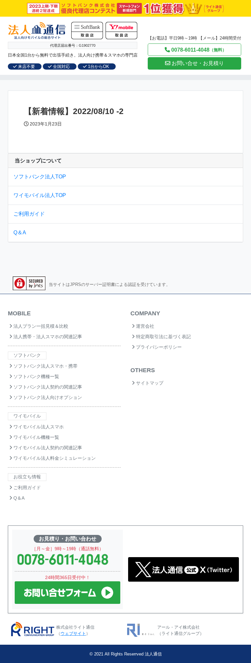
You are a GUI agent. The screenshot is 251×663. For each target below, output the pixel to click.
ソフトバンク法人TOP (39, 176)
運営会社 (144, 326)
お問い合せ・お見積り (197, 63)
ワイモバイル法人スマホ (38, 426)
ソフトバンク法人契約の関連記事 (47, 387)
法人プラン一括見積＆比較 (40, 326)
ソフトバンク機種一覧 (35, 376)
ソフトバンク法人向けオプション (47, 397)
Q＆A (19, 232)
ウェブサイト (73, 633)
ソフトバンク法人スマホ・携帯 (44, 366)
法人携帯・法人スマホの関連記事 (47, 336)
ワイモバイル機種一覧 (35, 437)
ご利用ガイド (29, 214)
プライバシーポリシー (158, 347)
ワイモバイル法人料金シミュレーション (54, 458)
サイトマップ (149, 383)
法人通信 (153, 654)
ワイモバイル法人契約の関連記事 (47, 447)
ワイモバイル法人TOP (39, 195)
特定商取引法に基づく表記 (163, 336)
